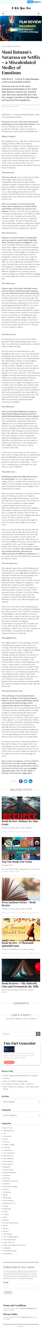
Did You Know (8, 1156)
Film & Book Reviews (11, 46)
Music (5, 1195)
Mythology (7, 1198)
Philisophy (7, 1209)
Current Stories (9, 1153)
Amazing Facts (8, 1131)
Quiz (5, 1217)
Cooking (6, 1147)
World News (7, 1254)
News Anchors (8, 1200)
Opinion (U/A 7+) (9, 1203)
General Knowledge (10, 1186)
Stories (6, 1231)
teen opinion (15, 106)
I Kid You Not (21, 8)
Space (5, 1226)
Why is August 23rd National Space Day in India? (20, 1076)
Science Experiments (10, 1223)
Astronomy (7, 1136)
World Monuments (10, 1251)
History (6, 1189)
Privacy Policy (25, 1317)
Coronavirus (7, 1150)
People (5, 1206)
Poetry (5, 1212)
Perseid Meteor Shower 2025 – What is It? (18, 1084)
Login (30, 2)
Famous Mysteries (9, 1172)
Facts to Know (8, 1170)
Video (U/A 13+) (9, 1242)
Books (5, 1139)
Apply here (27, 773)
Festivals (6, 1178)
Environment (8, 1164)
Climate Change (9, 1145)
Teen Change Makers (11, 1237)
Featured (6, 1175)
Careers (6, 1142)
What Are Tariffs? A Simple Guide (15, 1081)
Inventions (7, 1192)
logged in (18, 1019)
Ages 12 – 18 (7, 1128)
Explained (6, 1167)
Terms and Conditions (27, 1308)
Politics (6, 1214)
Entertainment (8, 1159)
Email (6, 1282)
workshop (7, 1248)
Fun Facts (6, 1184)
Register (37, 2)
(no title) (6, 1078)
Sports (5, 1228)
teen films (8, 106)
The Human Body (9, 1240)
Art (4, 1133)
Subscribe (8, 1292)
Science (6, 1220)
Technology (7, 1234)
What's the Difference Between (14, 1245)
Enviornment (8, 1161)
